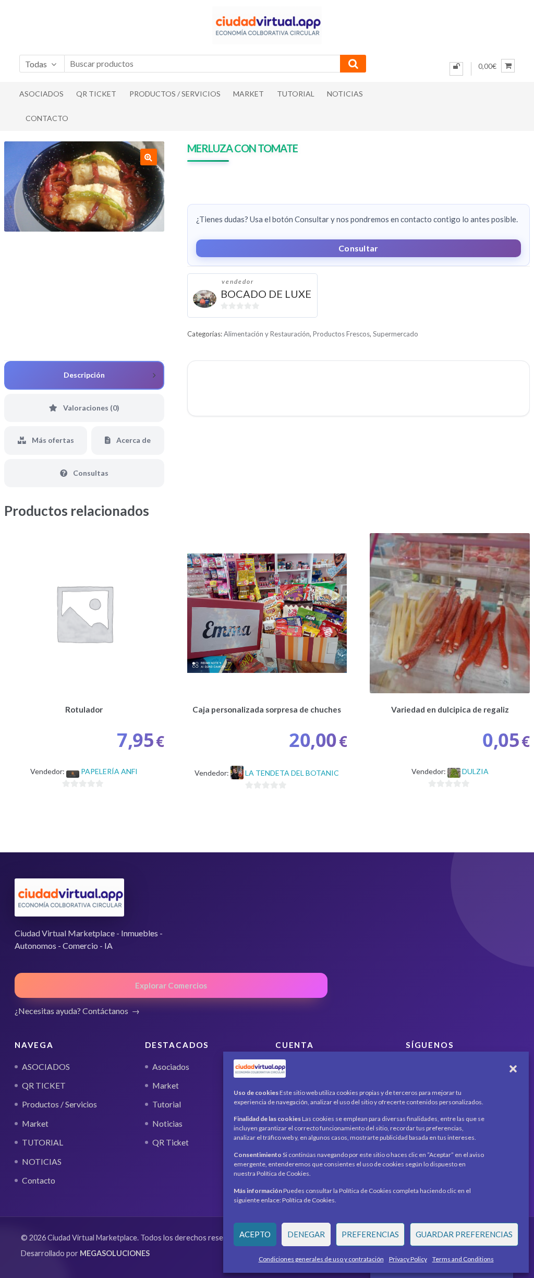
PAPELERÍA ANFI (109, 771)
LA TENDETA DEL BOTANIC (292, 772)
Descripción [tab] (84, 374)
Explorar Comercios (171, 985)
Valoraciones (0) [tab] (90, 407)
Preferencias (370, 1234)
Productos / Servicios (175, 93)
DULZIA (475, 771)
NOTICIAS (345, 93)
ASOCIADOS (41, 93)
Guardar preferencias (464, 1234)
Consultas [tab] (89, 472)
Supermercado (395, 334)
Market (248, 93)
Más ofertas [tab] (52, 440)
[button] (513, 1069)
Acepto (255, 1234)
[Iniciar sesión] (456, 69)
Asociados (170, 1066)
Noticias (167, 1123)
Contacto (47, 118)
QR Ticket (170, 1142)
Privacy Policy (408, 1259)
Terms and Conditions (463, 1259)
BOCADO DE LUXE (266, 293)
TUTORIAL (295, 93)
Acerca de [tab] (133, 440)
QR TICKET (96, 93)
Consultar (358, 248)
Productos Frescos (341, 334)
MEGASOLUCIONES (115, 1253)
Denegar (306, 1234)
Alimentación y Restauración (267, 334)
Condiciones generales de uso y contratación (321, 1259)
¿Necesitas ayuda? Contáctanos (71, 1011)
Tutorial (166, 1104)
